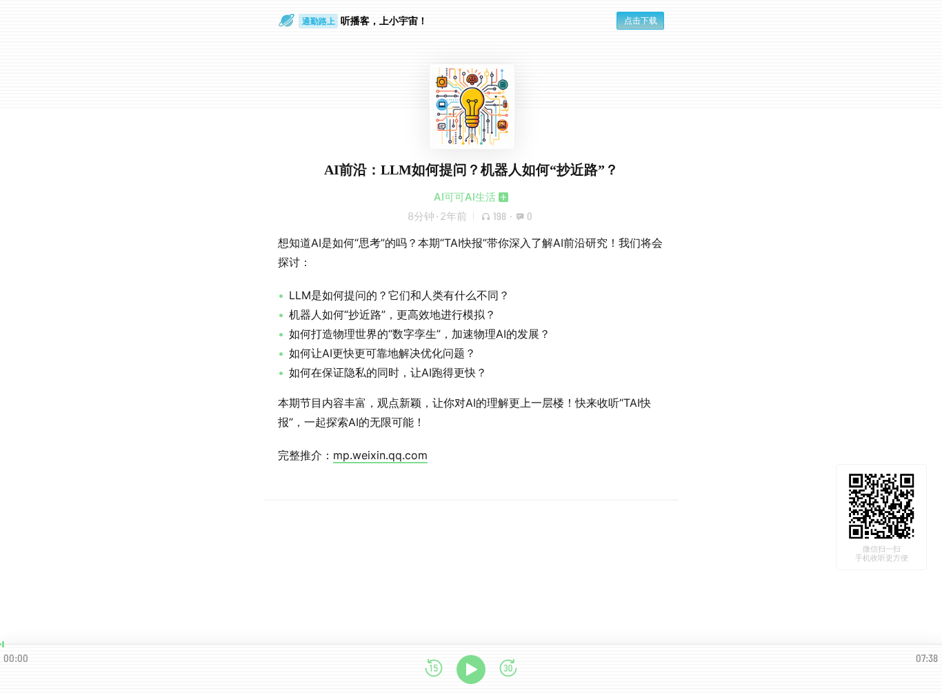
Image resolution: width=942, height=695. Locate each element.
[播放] (471, 669)
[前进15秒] (508, 669)
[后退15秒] (434, 669)
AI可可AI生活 (465, 196)
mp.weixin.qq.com (380, 455)
